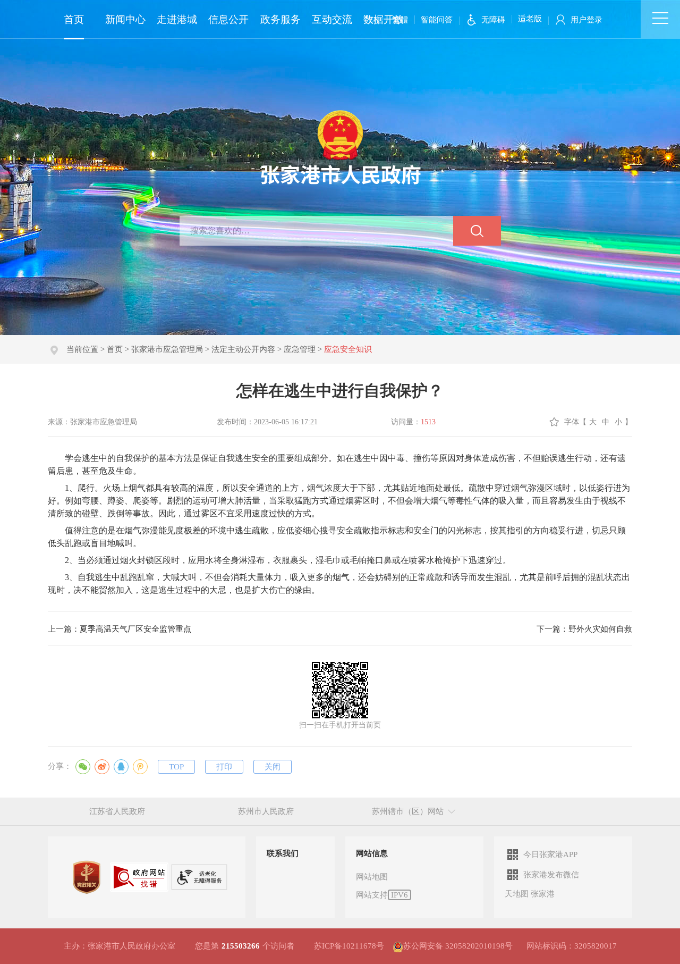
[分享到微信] (82, 766)
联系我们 (283, 853)
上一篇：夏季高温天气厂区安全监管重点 (119, 629)
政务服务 (280, 19)
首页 (74, 19)
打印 (224, 766)
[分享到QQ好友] (121, 766)
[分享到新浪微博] (102, 766)
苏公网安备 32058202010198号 (458, 946)
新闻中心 (125, 19)
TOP (176, 766)
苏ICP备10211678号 (349, 946)
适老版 (530, 18)
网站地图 (372, 877)
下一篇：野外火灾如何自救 (584, 629)
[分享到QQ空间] (140, 766)
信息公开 (228, 19)
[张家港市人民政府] (340, 146)
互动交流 (332, 19)
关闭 (272, 766)
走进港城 (177, 19)
